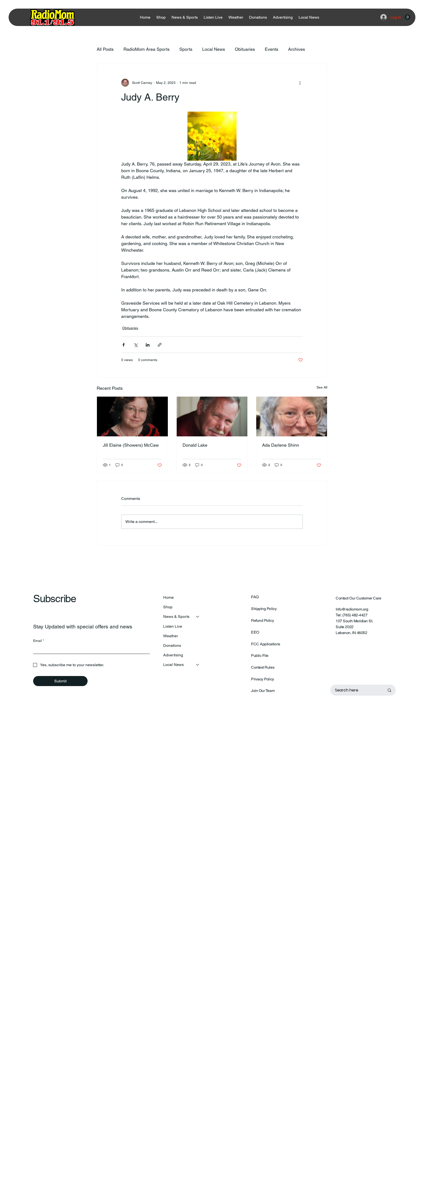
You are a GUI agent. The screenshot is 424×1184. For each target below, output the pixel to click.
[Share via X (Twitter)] (135, 344)
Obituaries (245, 49)
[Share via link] (159, 344)
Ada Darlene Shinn (280, 445)
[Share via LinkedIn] (147, 344)
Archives (296, 49)
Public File (259, 655)
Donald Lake (195, 445)
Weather (170, 636)
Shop (167, 607)
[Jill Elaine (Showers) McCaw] (132, 416)
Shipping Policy (264, 608)
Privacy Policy (262, 679)
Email (38, 641)
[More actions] (300, 83)
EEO (255, 632)
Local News (213, 49)
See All (322, 387)
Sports (185, 49)
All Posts (105, 49)
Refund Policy (262, 620)
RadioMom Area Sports (146, 49)
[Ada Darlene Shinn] (291, 416)
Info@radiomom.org (352, 609)
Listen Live (172, 626)
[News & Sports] (198, 616)
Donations (172, 645)
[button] (407, 17)
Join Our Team (263, 690)
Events (271, 49)
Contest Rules (262, 667)
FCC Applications (265, 644)
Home (168, 597)
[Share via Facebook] (123, 344)
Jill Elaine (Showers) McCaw (131, 445)
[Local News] (198, 664)
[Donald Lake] (212, 416)
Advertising (173, 655)
